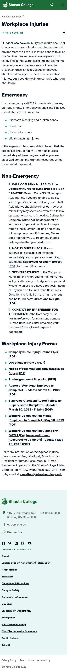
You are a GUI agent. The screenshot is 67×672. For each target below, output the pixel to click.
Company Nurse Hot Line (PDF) (30, 188)
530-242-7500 (16, 524)
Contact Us (14, 532)
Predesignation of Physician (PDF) (32, 379)
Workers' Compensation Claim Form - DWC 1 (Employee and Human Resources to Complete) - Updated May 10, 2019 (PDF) (36, 437)
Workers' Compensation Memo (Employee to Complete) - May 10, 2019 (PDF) (36, 420)
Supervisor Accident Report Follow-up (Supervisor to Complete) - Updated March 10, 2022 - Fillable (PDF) (35, 405)
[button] (62, 5)
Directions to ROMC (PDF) (27, 362)
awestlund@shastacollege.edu (41, 474)
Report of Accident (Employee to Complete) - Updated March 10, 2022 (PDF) (35, 389)
